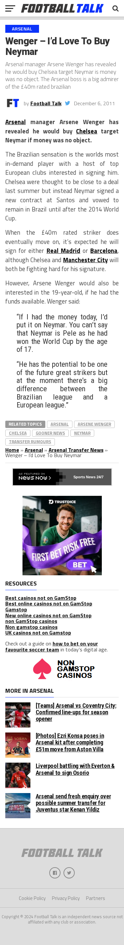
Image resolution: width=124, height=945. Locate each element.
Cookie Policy (32, 898)
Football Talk (46, 103)
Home (12, 450)
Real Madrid (63, 250)
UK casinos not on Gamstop (38, 633)
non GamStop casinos (31, 621)
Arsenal (15, 121)
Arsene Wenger (94, 424)
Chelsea (86, 131)
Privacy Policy (66, 898)
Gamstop (16, 609)
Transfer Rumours (30, 441)
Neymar (82, 433)
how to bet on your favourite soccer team (51, 646)
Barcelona (103, 250)
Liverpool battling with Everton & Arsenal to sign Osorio (75, 769)
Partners (95, 898)
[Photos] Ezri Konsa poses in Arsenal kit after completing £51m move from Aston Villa (70, 742)
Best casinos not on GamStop (40, 598)
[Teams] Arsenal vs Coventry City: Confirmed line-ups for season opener (76, 712)
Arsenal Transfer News (76, 450)
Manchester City (85, 259)
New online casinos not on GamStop (48, 615)
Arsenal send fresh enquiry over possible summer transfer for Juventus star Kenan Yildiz (73, 803)
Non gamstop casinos (31, 627)
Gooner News (50, 433)
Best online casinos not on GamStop (48, 603)
